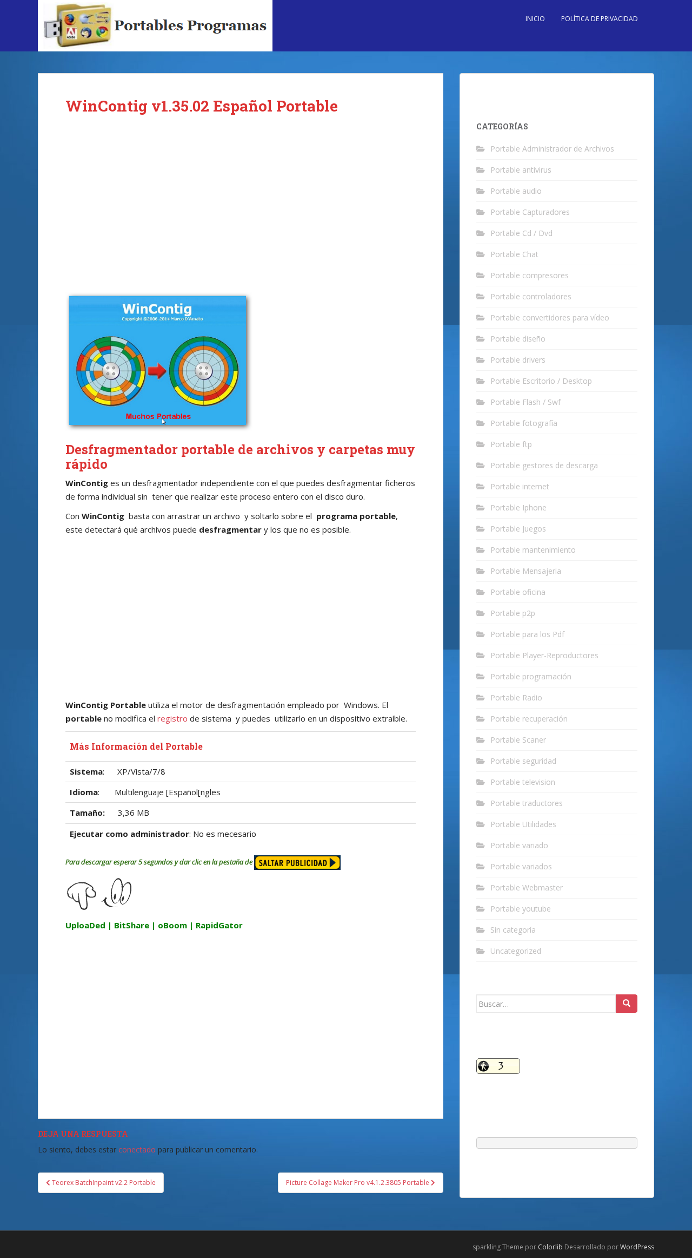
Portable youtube (520, 908)
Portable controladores (530, 296)
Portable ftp (511, 444)
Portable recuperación (529, 718)
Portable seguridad (523, 761)
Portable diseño (517, 338)
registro (171, 718)
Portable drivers (517, 360)
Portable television (522, 782)
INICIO (535, 18)
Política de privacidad (599, 18)
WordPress (637, 1247)
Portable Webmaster (526, 887)
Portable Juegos (518, 528)
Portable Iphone (518, 507)
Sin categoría (513, 930)
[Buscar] (626, 1003)
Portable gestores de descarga (544, 465)
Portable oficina (517, 592)
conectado (137, 1149)
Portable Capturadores (530, 212)
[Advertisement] (240, 212)
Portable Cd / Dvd (521, 233)
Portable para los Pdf (527, 634)
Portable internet (519, 486)
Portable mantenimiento (533, 550)
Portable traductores (526, 803)
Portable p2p (512, 613)
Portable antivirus (520, 170)
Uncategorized (515, 951)
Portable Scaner (518, 740)
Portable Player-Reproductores (544, 655)
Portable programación (530, 676)
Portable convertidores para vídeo (549, 317)
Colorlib (550, 1247)
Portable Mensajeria (525, 571)
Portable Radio (516, 697)
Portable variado (519, 845)
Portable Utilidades (523, 824)
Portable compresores (529, 275)
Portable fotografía (523, 423)
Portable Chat (514, 254)
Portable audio (516, 191)
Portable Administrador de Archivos (552, 148)
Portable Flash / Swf (525, 402)
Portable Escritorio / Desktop (541, 381)
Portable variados (521, 866)
